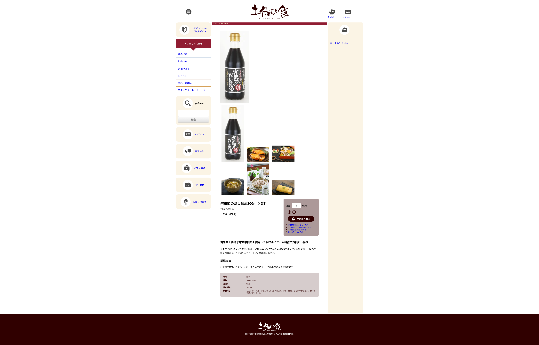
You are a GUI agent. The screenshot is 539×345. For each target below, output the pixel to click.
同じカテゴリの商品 (295, 232)
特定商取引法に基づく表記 (298, 225)
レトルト (182, 75)
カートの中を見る (339, 42)
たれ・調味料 (224, 24)
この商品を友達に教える (297, 229)
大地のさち (183, 68)
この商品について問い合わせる (299, 227)
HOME (215, 24)
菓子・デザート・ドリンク (191, 90)
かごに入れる (303, 219)
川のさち (182, 61)
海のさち (182, 54)
